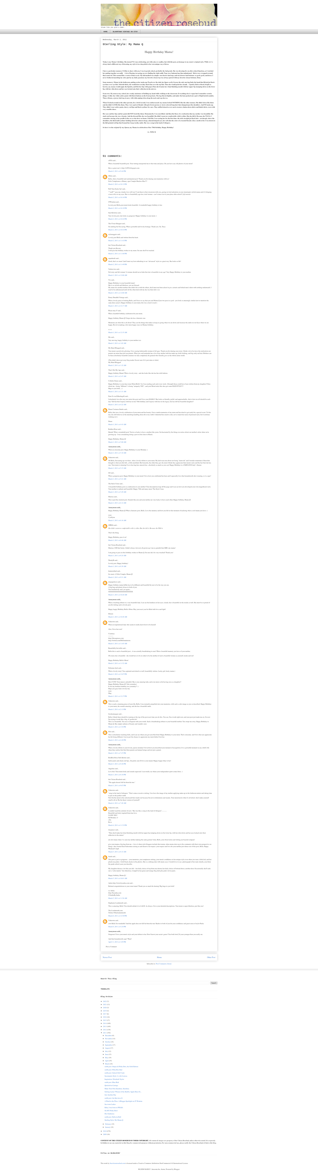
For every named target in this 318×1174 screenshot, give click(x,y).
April (107, 1061)
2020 (105, 1007)
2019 (105, 1011)
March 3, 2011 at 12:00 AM (117, 275)
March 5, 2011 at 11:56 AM (117, 898)
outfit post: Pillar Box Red (113, 1070)
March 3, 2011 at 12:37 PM (117, 696)
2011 (105, 1033)
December (108, 1035)
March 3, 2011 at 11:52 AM (117, 663)
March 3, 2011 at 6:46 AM (117, 540)
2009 (105, 1134)
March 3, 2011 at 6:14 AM (117, 503)
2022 (105, 1001)
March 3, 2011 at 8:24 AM (117, 555)
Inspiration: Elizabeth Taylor (114, 1079)
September (108, 1045)
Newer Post (107, 957)
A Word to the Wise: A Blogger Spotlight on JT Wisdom (123, 1101)
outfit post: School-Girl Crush (114, 1073)
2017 (105, 1014)
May (106, 1057)
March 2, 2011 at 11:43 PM (117, 240)
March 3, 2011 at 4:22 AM (117, 404)
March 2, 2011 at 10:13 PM (117, 184)
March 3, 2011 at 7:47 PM (117, 753)
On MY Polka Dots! (111, 1110)
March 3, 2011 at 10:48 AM (117, 617)
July (106, 1051)
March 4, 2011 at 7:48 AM (117, 803)
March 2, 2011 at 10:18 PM (117, 208)
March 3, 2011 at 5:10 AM (117, 453)
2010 (105, 1131)
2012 (105, 1029)
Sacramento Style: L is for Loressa (116, 1076)
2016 (105, 1017)
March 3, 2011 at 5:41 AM (117, 479)
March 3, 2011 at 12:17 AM (117, 306)
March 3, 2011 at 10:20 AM (117, 595)
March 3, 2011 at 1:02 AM (117, 343)
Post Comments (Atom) (163, 964)
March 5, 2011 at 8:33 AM (117, 852)
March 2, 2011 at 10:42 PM (117, 219)
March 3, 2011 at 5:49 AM (117, 492)
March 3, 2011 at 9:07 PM (117, 785)
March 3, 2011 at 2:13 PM (117, 709)
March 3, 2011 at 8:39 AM (117, 566)
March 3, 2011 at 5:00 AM (117, 442)
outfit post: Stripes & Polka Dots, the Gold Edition (121, 1066)
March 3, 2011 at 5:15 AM (117, 468)
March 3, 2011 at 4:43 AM (117, 424)
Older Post (211, 957)
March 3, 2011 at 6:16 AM (117, 520)
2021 (105, 1004)
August (107, 1048)
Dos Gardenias (109, 1114)
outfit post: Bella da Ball (113, 1117)
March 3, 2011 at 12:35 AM (117, 332)
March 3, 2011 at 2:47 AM (117, 376)
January (107, 1127)
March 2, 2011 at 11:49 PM (117, 264)
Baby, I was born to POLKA (114, 1107)
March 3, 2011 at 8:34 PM (117, 774)
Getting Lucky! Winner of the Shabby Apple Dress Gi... (123, 1092)
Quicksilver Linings (111, 1085)
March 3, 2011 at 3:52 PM (117, 727)
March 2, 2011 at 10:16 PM (117, 197)
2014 (105, 1023)
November (108, 1038)
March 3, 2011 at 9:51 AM (117, 577)
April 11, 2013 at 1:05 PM (117, 942)
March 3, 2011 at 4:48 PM (117, 740)
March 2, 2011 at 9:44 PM (117, 171)
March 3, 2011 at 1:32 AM (117, 365)
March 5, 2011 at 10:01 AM (117, 878)
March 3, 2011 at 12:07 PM (117, 674)
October (107, 1042)
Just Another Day (110, 1095)
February (108, 1124)
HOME (105, 32)
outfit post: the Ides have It (113, 1098)
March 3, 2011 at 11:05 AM (117, 643)
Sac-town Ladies (110, 1104)
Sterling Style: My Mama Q (114, 1120)
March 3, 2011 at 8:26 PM (117, 764)
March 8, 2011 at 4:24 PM (117, 926)
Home (159, 957)
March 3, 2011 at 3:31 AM (117, 391)
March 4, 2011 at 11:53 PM (117, 825)
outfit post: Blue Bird (112, 1082)
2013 (105, 1026)
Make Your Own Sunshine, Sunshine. (117, 1088)
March (107, 1064)
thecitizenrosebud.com (117, 1163)
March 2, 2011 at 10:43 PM (117, 230)
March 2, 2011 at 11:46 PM (117, 253)
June (106, 1054)
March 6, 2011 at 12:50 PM (117, 916)
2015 (105, 1020)
